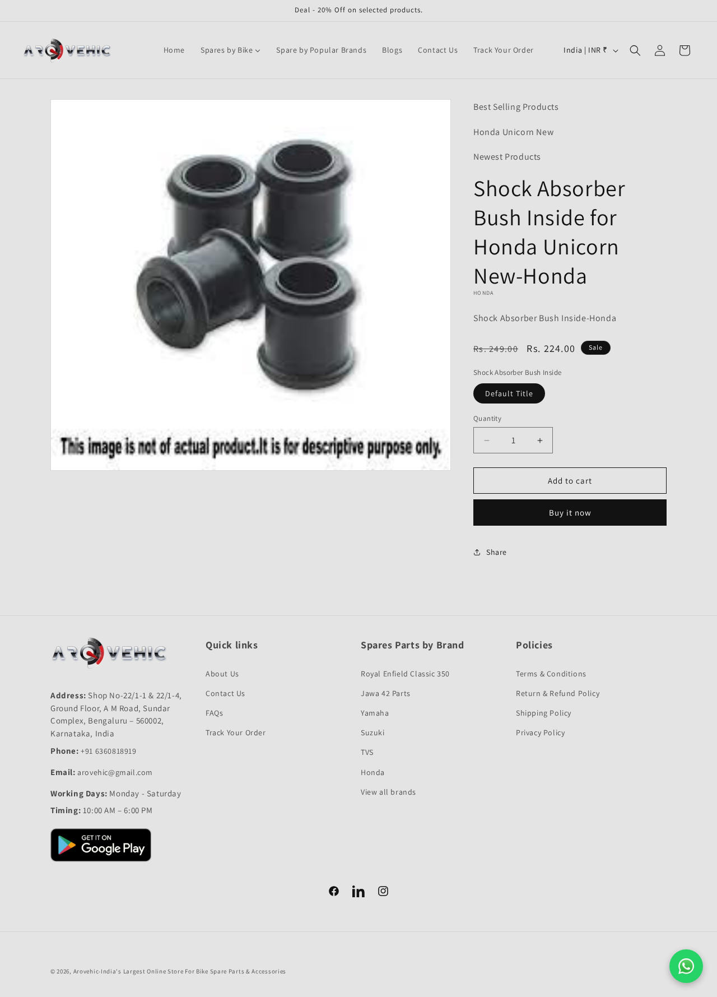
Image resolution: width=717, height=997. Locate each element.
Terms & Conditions (551, 674)
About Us (222, 674)
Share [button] (496, 552)
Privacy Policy (540, 732)
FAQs (214, 713)
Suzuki (373, 732)
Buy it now (570, 512)
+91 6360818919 (108, 751)
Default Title (509, 393)
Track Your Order (236, 732)
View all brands (388, 792)
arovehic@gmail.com (115, 772)
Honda (373, 772)
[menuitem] (174, 50)
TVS (367, 752)
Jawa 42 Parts (386, 693)
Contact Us (225, 693)
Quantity (487, 418)
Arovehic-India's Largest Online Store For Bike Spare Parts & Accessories (179, 971)
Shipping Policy (543, 713)
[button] (635, 50)
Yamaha (375, 713)
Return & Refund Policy (557, 693)
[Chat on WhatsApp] (686, 966)
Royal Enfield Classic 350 (405, 674)
